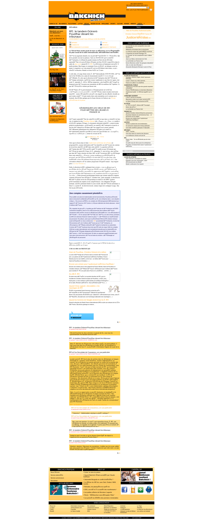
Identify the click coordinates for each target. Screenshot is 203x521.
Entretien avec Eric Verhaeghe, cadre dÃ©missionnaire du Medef (136, 161)
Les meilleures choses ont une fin (135, 135)
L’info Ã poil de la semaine (133, 97)
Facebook (105, 45)
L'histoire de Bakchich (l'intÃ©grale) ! (57, 120)
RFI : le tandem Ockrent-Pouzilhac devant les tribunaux (88, 405)
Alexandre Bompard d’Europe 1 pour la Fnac (139, 67)
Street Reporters (108, 506)
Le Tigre (139, 506)
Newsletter (54, 480)
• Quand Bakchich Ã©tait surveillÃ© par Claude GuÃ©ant (99, 475)
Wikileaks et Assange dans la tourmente (137, 49)
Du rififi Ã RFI (74, 274)
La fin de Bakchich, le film (57, 39)
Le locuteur (107, 512)
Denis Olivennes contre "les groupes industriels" (139, 63)
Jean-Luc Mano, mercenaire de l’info (136, 59)
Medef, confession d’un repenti (134, 164)
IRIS (88, 511)
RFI (150, 38)
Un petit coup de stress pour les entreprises (138, 143)
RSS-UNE (125, 517)
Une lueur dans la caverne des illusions (137, 133)
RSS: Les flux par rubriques (137, 10)
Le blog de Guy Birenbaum (144, 509)
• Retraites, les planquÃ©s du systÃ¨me (96, 487)
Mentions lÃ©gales (108, 517)
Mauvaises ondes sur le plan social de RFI (138, 99)
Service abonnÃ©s (57, 475)
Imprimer (74, 42)
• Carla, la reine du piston (91, 472)
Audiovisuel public (145, 30)
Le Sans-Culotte (75, 511)
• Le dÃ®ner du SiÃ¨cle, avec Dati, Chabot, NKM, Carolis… (99, 483)
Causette (73, 509)
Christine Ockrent (131, 34)
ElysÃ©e (141, 34)
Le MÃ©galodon (125, 509)
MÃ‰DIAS (73, 27)
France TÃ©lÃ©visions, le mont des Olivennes (139, 90)
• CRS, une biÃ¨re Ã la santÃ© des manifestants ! (100, 489)
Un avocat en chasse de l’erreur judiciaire (138, 125)
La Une (64, 517)
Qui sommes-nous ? (56, 116)
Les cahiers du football (143, 511)
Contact (69, 517)
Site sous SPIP (136, 517)
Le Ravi (52, 507)
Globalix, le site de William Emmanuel (128, 511)
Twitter (104, 42)
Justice (131, 37)
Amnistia (139, 507)
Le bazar (89, 517)
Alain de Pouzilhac (132, 30)
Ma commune (91, 506)
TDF (94, 221)
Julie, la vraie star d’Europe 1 (134, 65)
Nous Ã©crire (55, 472)
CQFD (52, 509)
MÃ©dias (142, 37)
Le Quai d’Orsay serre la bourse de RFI (137, 101)
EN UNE (58, 27)
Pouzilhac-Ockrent (89, 121)
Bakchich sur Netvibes (110, 507)
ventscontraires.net (76, 507)
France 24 (148, 34)
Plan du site (97, 517)
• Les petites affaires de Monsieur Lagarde (97, 492)
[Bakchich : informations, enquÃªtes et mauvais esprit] (87, 21)
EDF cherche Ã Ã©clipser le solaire (136, 158)
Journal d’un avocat (93, 507)
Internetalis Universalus (77, 506)
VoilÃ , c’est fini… (55, 36)
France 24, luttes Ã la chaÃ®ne (135, 82)
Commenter (75, 45)
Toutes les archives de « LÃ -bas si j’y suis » (110, 510)
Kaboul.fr (123, 507)
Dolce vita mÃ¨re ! (131, 107)
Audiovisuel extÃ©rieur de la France (100, 143)
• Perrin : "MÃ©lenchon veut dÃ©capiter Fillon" (98, 495)
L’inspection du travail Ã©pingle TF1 (136, 53)
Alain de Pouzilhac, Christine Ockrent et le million (87, 252)
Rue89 (52, 511)
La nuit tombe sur (134, 61)
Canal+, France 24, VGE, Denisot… (136, 80)
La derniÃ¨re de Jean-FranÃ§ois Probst (57, 89)
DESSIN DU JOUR (57, 44)
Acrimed (122, 506)
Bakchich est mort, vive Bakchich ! (56, 32)
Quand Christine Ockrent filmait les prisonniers (139, 113)
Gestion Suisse (91, 509)
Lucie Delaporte (130, 157)
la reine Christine (79, 164)
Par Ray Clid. (54, 69)
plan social (78, 64)
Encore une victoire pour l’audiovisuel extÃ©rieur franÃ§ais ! (136, 119)
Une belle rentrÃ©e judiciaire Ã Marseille (138, 127)
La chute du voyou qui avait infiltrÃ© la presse (139, 51)
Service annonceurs (57, 478)
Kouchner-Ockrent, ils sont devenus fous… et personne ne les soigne (139, 115)
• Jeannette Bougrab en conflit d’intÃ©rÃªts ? (98, 479)
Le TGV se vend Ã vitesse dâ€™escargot (138, 105)
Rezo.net (52, 506)
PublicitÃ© (118, 517)
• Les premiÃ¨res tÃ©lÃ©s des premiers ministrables (100, 498)
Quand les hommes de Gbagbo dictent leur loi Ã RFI (89, 300)
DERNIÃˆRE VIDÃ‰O (57, 74)
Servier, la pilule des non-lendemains (136, 123)
